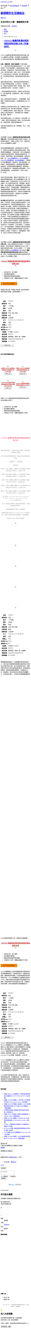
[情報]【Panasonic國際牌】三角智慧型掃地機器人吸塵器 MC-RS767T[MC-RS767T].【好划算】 (17, 1096)
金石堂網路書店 (19, 160)
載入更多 (3, 1168)
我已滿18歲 (4, 1326)
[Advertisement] (15, 1262)
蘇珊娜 (3, 1147)
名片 (5, 33)
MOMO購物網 (24, 158)
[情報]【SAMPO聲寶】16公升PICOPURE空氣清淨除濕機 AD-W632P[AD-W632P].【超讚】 (16, 1120)
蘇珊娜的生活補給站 (12, 13)
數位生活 (13, 1162)
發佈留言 (3, 1178)
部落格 (6, 31)
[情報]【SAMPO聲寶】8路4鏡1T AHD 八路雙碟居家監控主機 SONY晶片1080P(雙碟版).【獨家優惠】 (17, 1106)
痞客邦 (11, 1157)
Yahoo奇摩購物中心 (13, 158)
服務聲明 (18, 1306)
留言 (15, 1157)
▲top (2, 1165)
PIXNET (8, 1304)
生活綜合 (14, 26)
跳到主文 (3, 17)
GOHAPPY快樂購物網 (7, 160)
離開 (9, 1326)
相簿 (5, 29)
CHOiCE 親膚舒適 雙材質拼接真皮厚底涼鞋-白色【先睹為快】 (16, 44)
